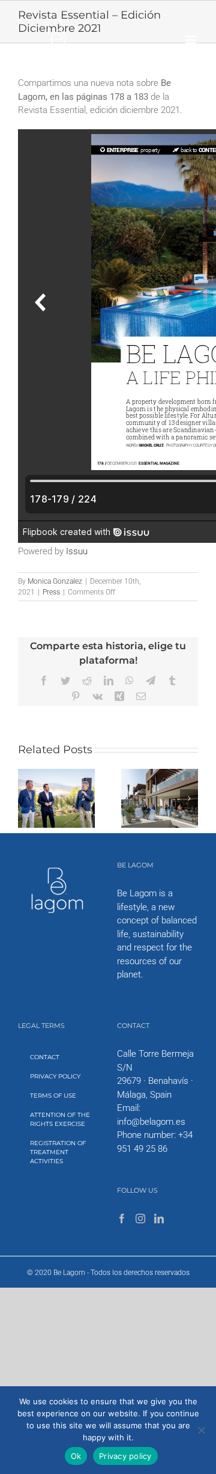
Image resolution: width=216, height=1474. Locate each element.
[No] (201, 1430)
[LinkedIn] (159, 1218)
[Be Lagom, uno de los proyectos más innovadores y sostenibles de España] (159, 774)
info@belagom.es (151, 1121)
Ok (76, 1456)
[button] (27, 798)
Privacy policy (125, 1456)
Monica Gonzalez (55, 581)
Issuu (77, 551)
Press (51, 592)
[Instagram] (140, 1218)
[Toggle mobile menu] (191, 40)
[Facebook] (122, 1218)
